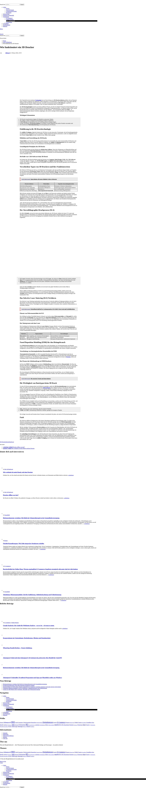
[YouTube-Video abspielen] (48, 233)
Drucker (68, 356)
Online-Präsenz (9, 19)
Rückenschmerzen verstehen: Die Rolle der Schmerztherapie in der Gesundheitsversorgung (31, 518)
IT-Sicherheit (22, 725)
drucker (7, 442)
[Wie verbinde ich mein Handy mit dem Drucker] (50, 461)
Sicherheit (71, 724)
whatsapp (20, 726)
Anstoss (1, 722)
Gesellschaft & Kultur (11, 11)
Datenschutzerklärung (8, 735)
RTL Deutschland (65, 724)
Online (46, 724)
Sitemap (5, 737)
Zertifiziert (32, 726)
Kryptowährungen (31, 754)
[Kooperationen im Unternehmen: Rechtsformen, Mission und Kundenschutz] (50, 633)
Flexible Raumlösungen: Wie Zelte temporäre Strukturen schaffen (23, 543)
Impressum (5, 734)
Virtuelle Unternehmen (4, 726)
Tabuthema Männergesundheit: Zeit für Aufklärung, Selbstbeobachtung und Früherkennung (32, 594)
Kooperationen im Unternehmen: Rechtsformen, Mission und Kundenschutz (26, 638)
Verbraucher (93, 754)
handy (1, 725)
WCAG (9, 726)
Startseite (5, 733)
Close (1, 762)
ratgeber (56, 725)
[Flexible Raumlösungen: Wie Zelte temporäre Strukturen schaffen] (50, 533)
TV (89, 754)
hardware (11, 442)
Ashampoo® (7, 722)
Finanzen (68, 722)
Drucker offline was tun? (10, 495)
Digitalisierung (48, 722)
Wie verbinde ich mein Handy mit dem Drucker (18, 472)
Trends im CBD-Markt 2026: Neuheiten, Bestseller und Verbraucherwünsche (21, 689)
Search (22, 4)
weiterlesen (71, 475)
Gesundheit (6, 23)
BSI (13, 722)
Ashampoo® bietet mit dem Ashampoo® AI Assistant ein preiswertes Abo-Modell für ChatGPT (32, 658)
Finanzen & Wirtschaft (8, 15)
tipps (84, 725)
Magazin (5, 26)
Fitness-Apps (72, 722)
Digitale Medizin (39, 722)
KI (27, 724)
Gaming (80, 722)
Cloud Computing (19, 722)
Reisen (7, 8)
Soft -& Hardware (10, 21)
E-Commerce (9, 18)
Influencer (10, 754)
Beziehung (8, 12)
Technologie (6, 16)
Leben (4, 7)
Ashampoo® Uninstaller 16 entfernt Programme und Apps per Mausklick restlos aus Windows (32, 677)
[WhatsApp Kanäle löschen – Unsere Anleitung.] (50, 643)
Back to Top (3, 761)
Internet (16, 724)
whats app (14, 726)
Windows (24, 726)
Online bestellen (51, 754)
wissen (28, 726)
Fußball (76, 722)
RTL (60, 724)
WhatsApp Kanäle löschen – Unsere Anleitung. (17, 648)
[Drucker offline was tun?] (50, 484)
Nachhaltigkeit (6, 25)
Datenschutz (33, 722)
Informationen (46, 387)
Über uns (5, 738)
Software (75, 754)
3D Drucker (3, 442)
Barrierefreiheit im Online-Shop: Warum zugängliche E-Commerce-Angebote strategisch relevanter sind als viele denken (40, 569)
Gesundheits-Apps (90, 722)
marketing (37, 724)
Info (13, 725)
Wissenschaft (6, 14)
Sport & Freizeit (10, 10)
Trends (87, 724)
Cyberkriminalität (27, 722)
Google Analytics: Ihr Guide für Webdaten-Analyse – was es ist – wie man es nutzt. (28, 625)
